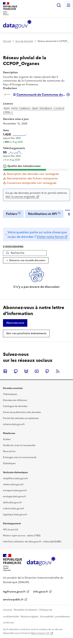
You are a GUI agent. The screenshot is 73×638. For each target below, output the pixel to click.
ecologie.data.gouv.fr (14, 496)
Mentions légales (29, 616)
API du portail (10, 529)
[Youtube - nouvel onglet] (36, 371)
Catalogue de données (15, 406)
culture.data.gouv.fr (13, 508)
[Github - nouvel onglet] (47, 371)
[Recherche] (59, 5)
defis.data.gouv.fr (12, 502)
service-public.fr (13, 600)
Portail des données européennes (21, 418)
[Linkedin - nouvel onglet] (5, 371)
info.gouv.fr (40, 592)
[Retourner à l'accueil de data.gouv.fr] (17, 24)
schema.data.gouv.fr (14, 424)
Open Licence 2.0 (40, 633)
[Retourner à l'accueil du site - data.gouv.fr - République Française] (41, 562)
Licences (7, 609)
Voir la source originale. (20, 197)
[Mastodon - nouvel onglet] (15, 371)
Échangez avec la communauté (19, 457)
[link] (15, 323)
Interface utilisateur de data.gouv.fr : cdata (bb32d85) (32, 541)
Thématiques (10, 394)
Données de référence (15, 400)
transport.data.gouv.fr (15, 490)
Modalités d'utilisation (26, 609)
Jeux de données (24, 41)
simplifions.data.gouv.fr (15, 478)
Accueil (7, 41)
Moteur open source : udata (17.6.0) (21, 535)
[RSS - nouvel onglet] (57, 371)
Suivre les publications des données (22, 412)
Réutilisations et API (44, 213)
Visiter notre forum (50, 236)
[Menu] (68, 5)
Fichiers (13, 213)
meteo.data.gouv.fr (13, 484)
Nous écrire (9, 451)
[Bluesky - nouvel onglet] (26, 371)
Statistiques (9, 463)
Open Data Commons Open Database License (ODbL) (33, 110)
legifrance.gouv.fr (14, 592)
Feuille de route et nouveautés (19, 445)
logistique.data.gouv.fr (15, 514)
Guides (6, 439)
